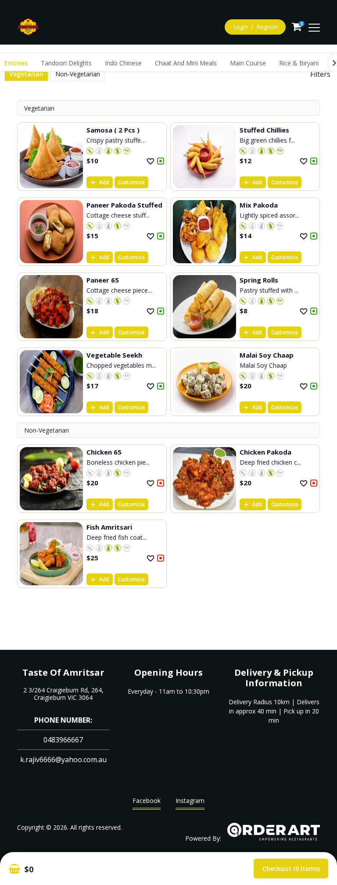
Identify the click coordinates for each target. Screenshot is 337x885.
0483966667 (63, 740)
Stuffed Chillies (264, 129)
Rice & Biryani (299, 63)
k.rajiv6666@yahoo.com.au (63, 759)
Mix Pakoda (259, 205)
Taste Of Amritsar (63, 672)
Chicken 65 (104, 452)
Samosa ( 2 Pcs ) (113, 129)
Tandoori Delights (66, 63)
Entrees (16, 63)
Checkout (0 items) (291, 868)
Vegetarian (26, 74)
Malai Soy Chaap (267, 355)
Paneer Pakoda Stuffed (124, 205)
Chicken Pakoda (265, 452)
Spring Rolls (259, 280)
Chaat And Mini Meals (186, 63)
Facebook (147, 800)
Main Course (248, 63)
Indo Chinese (123, 63)
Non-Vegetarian (77, 74)
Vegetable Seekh (114, 355)
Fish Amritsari (109, 527)
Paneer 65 (102, 280)
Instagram (190, 800)
